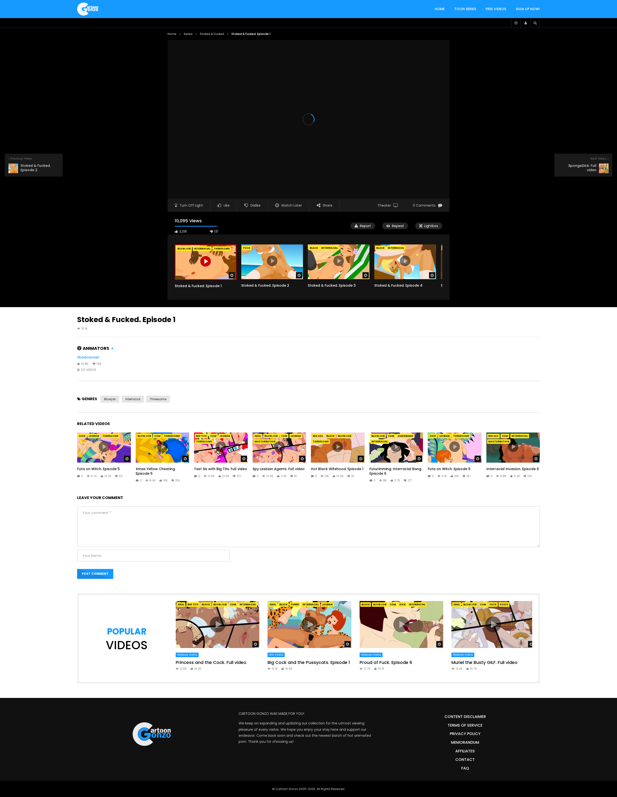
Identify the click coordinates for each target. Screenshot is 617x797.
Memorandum (465, 742)
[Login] (525, 23)
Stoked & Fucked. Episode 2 (265, 285)
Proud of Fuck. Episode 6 (386, 662)
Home (172, 34)
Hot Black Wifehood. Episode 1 (337, 468)
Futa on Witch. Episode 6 (449, 468)
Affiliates (465, 751)
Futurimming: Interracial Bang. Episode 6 (395, 471)
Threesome (158, 399)
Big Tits (201, 436)
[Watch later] (516, 23)
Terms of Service (465, 725)
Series (188, 34)
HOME (440, 9)
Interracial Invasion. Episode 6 (512, 468)
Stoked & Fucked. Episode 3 (332, 285)
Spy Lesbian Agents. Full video (279, 468)
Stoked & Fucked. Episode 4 (398, 285)
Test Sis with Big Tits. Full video (220, 468)
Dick (82, 436)
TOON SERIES (465, 9)
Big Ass (318, 436)
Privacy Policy (465, 733)
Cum (157, 436)
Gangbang (405, 436)
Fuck (246, 248)
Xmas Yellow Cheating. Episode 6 (156, 471)
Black (314, 248)
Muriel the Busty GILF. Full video (484, 662)
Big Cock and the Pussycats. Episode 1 (309, 662)
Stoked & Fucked (212, 34)
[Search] (535, 23)
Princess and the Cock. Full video (211, 662)
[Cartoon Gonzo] (87, 9)
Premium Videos (187, 655)
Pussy (504, 604)
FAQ (465, 768)
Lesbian (94, 436)
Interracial (329, 248)
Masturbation (265, 441)
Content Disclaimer (465, 716)
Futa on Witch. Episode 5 (98, 468)
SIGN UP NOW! (528, 9)
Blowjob (110, 399)
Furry (295, 604)
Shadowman (88, 357)
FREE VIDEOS (496, 9)
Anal (258, 436)
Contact (465, 759)
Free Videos (276, 655)
